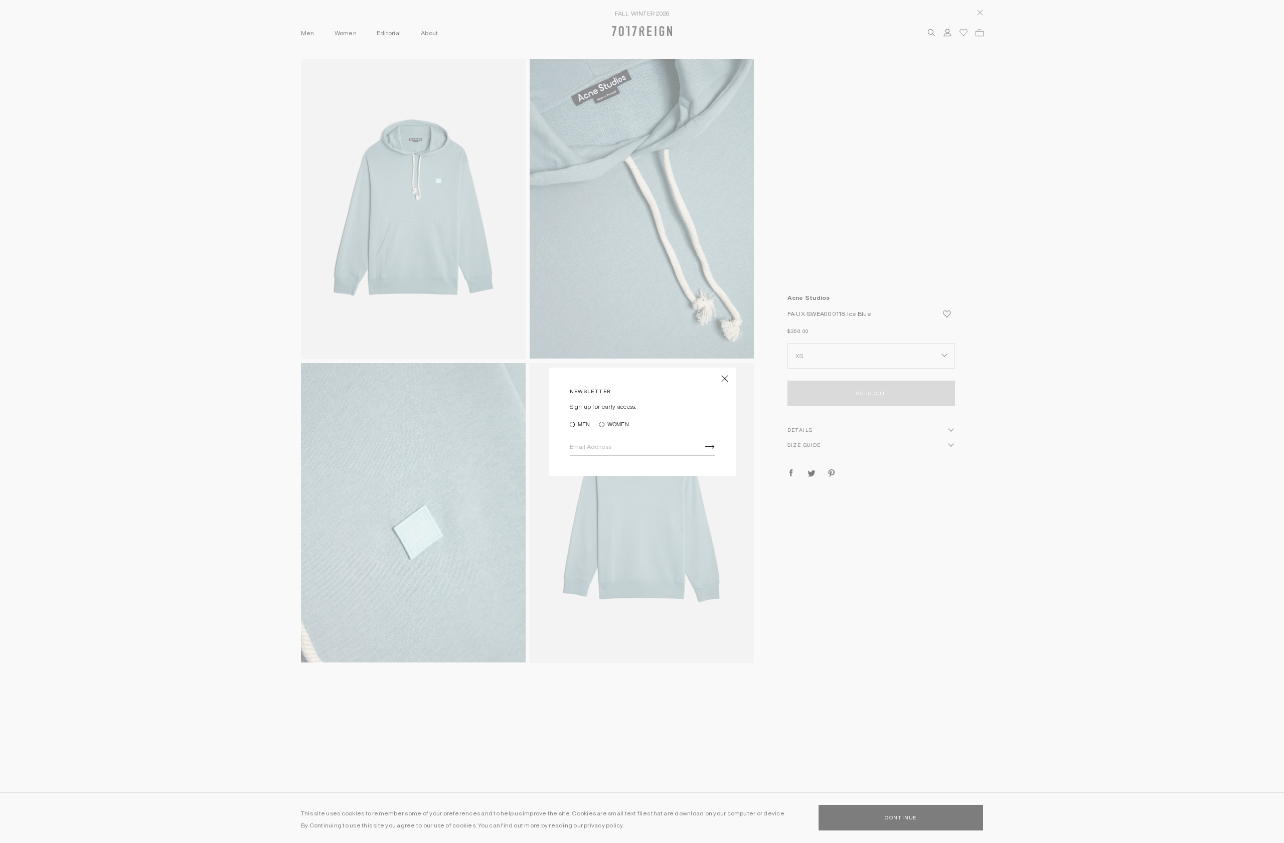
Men (584, 424)
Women (617, 424)
